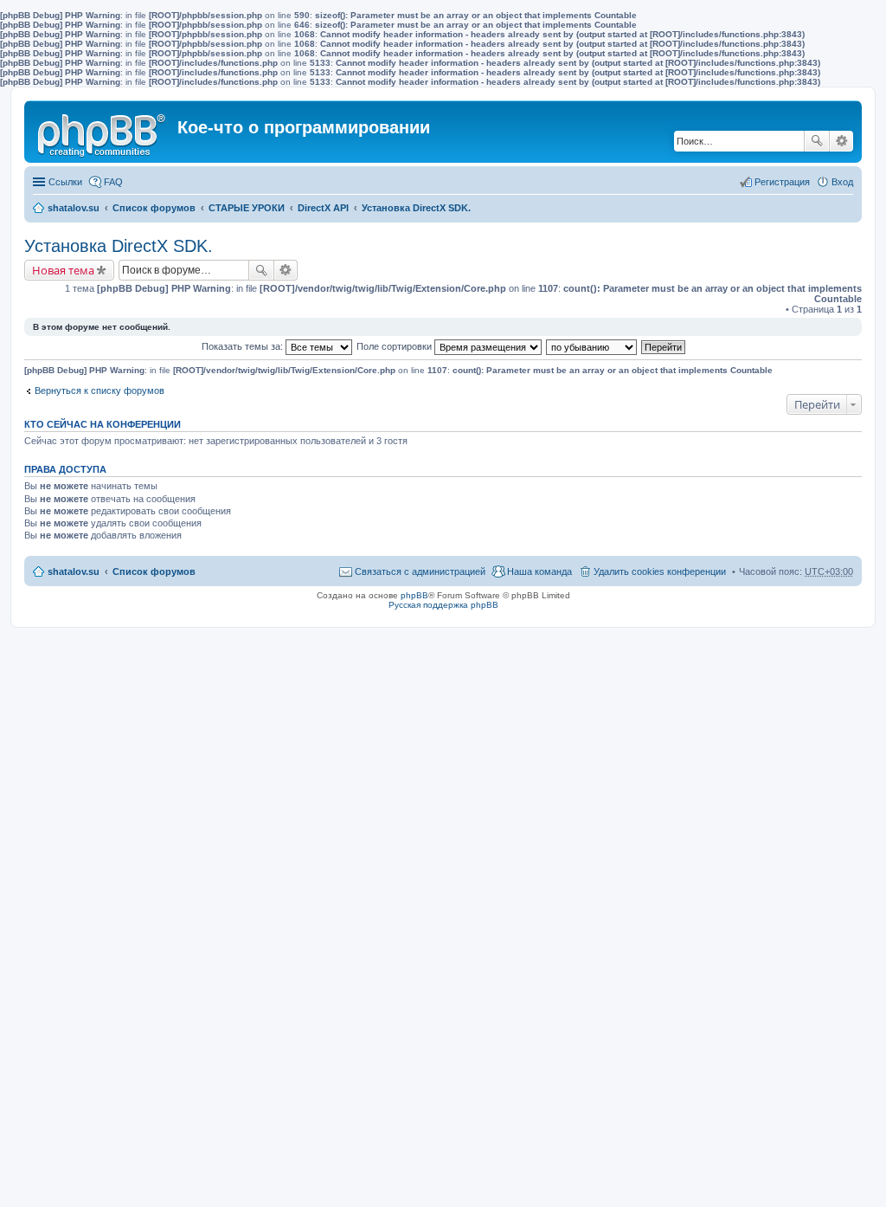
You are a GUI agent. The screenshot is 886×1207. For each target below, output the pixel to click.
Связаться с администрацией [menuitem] (420, 571)
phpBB (414, 595)
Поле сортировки (395, 346)
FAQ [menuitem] (113, 182)
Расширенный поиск (841, 141)
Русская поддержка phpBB (443, 605)
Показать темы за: (244, 346)
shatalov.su (74, 208)
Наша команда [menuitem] (539, 571)
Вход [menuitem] (842, 182)
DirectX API (323, 208)
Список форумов (154, 208)
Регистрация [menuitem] (782, 182)
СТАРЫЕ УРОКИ (247, 208)
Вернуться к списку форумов (99, 390)
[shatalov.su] (103, 131)
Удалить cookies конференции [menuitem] (660, 571)
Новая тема (63, 270)
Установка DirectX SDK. (416, 208)
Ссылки (65, 182)
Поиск (817, 141)
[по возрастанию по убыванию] (592, 346)
